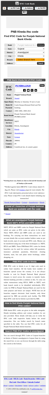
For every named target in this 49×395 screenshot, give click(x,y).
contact (11, 385)
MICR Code (18, 379)
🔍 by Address (27, 8)
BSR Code (40, 379)
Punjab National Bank (12, 202)
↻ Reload (41, 45)
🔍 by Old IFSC (40, 8)
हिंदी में (24, 12)
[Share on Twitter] (32, 90)
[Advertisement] (24, 22)
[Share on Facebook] (24, 90)
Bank (10, 45)
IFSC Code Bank (27, 4)
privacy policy (34, 385)
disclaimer (18, 385)
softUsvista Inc (37, 389)
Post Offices (21, 382)
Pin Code (12, 382)
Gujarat (17, 137)
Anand (17, 98)
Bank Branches (29, 379)
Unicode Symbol (34, 382)
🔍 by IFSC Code (14, 8)
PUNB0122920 (23, 85)
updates (43, 385)
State (10, 49)
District (10, 52)
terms (25, 385)
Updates (22, 190)
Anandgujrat (19, 133)
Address (10, 63)
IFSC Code (8, 379)
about (5, 385)
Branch (10, 60)
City (9, 56)
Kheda (17, 129)
